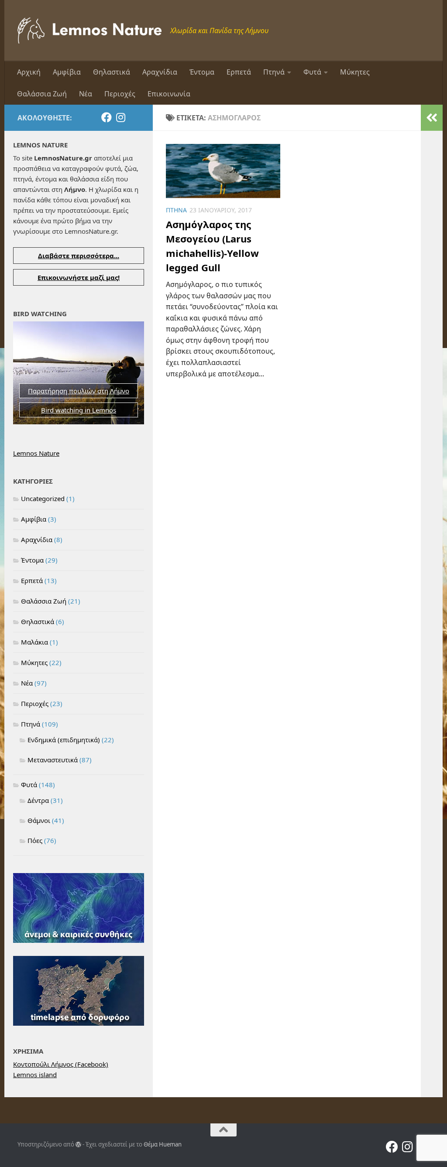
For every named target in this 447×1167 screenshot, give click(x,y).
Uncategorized (43, 498)
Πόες (35, 840)
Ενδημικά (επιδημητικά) (64, 739)
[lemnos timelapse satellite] (78, 1023)
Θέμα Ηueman (163, 1144)
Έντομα (201, 72)
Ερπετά (239, 72)
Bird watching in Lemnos (78, 410)
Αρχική (29, 72)
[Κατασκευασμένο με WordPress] (78, 1144)
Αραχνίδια (159, 72)
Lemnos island (35, 1074)
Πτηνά (274, 72)
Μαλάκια (34, 642)
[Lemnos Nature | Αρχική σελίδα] (89, 30)
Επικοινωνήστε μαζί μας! (79, 277)
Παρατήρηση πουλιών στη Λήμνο (78, 390)
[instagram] (120, 117)
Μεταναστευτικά (53, 759)
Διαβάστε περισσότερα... (78, 255)
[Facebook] (106, 117)
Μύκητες (355, 72)
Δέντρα (38, 800)
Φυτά (312, 72)
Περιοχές (119, 94)
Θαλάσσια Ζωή (42, 94)
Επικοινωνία (169, 94)
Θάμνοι (39, 820)
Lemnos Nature (36, 453)
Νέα (85, 94)
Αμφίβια (67, 72)
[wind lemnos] (78, 940)
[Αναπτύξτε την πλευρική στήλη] (432, 118)
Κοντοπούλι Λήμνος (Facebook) (60, 1064)
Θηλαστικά (111, 72)
